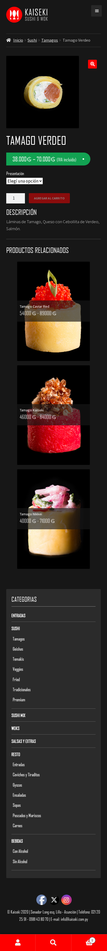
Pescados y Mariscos (27, 815)
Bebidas (17, 841)
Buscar (53, 942)
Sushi (32, 40)
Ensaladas (19, 795)
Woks (15, 728)
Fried (16, 679)
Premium (19, 699)
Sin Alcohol (20, 861)
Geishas (18, 649)
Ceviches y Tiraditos (26, 774)
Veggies (18, 669)
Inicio (18, 40)
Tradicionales (22, 689)
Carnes (17, 825)
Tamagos (49, 40)
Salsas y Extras (23, 741)
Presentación (15, 173)
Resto (15, 754)
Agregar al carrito (49, 198)
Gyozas (17, 785)
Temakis (18, 659)
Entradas (18, 615)
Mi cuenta (18, 942)
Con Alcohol (20, 851)
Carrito (82, 938)
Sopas (17, 805)
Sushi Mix (18, 715)
